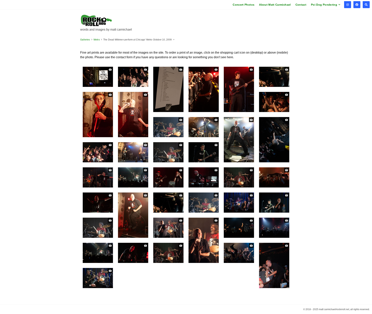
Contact (300, 4)
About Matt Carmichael (275, 4)
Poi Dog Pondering (324, 4)
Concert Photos (243, 4)
